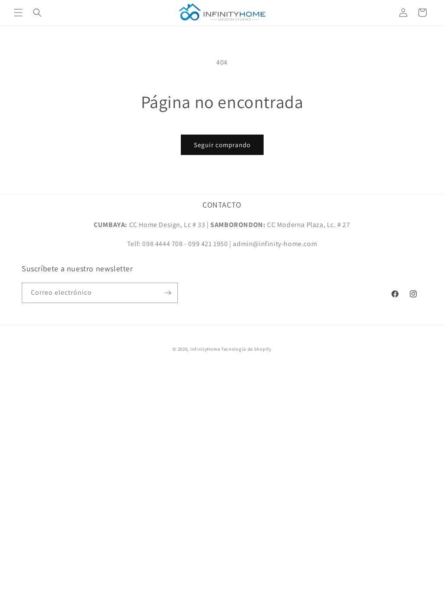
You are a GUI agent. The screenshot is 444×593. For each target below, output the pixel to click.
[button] (18, 12)
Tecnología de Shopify (246, 349)
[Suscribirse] (167, 293)
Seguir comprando (222, 145)
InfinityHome (205, 349)
